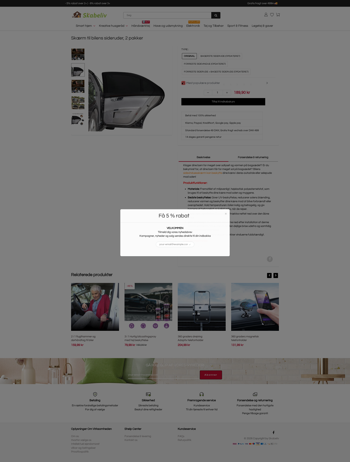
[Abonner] (189, 244)
